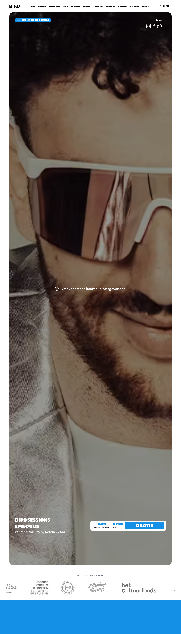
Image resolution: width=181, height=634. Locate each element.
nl (164, 6)
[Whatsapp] (159, 26)
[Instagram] (148, 26)
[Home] (14, 6)
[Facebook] (154, 26)
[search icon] (160, 6)
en (168, 6)
